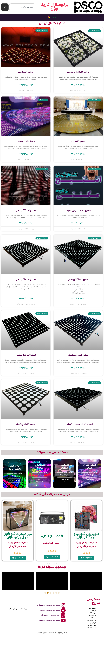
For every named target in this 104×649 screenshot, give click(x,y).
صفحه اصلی (92, 608)
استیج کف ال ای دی (52, 23)
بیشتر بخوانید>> (78, 84)
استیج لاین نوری (25, 72)
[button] (86, 558)
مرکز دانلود (92, 613)
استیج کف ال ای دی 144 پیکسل (78, 424)
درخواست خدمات (92, 616)
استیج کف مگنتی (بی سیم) (78, 211)
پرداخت (93, 610)
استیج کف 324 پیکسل (26, 280)
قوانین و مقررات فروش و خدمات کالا (91, 625)
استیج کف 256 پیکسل (78, 355)
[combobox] (22, 7)
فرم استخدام (91, 620)
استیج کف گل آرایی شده (78, 72)
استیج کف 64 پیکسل (25, 424)
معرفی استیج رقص (26, 141)
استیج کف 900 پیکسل (26, 211)
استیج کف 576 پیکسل (78, 280)
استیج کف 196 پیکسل (26, 355)
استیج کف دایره (78, 141)
